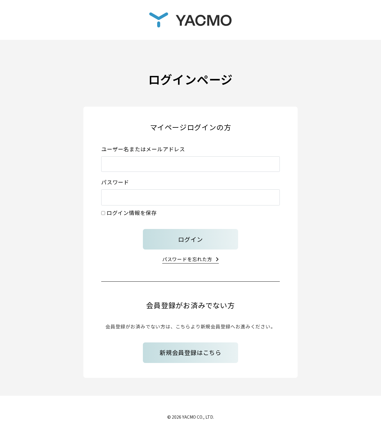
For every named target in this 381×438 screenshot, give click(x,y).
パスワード (115, 182)
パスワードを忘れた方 (187, 259)
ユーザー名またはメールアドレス (143, 149)
